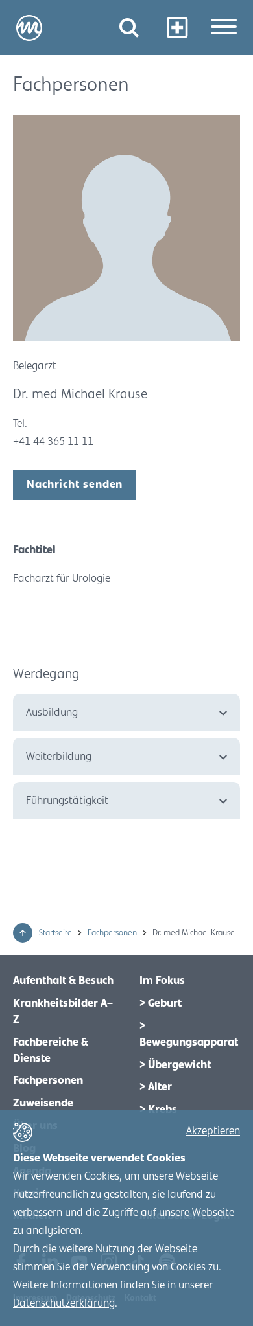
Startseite (56, 932)
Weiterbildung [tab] (58, 756)
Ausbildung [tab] (52, 712)
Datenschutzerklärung (64, 1303)
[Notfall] (177, 27)
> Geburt (160, 1003)
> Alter (155, 1087)
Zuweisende (43, 1103)
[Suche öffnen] (129, 27)
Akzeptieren (213, 1131)
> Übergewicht (175, 1065)
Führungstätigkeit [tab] (67, 800)
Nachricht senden (75, 484)
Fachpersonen (113, 932)
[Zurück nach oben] (22, 933)
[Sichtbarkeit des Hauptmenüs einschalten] (224, 28)
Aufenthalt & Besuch (63, 981)
